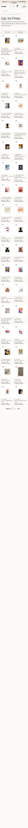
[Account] (10, 6)
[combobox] (14, 10)
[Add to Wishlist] (3, 36)
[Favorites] (13, 6)
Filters (8, 32)
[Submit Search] (2, 11)
